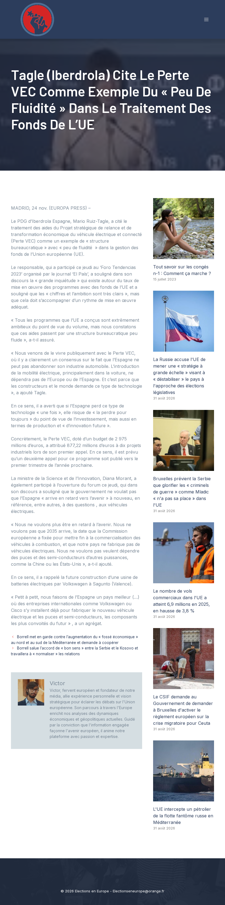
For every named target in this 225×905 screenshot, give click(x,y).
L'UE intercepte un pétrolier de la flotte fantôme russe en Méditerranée (183, 815)
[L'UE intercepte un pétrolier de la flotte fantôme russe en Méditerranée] (183, 798)
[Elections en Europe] (38, 19)
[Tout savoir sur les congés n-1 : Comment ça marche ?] (183, 256)
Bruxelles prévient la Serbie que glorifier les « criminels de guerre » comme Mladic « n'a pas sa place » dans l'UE (182, 492)
